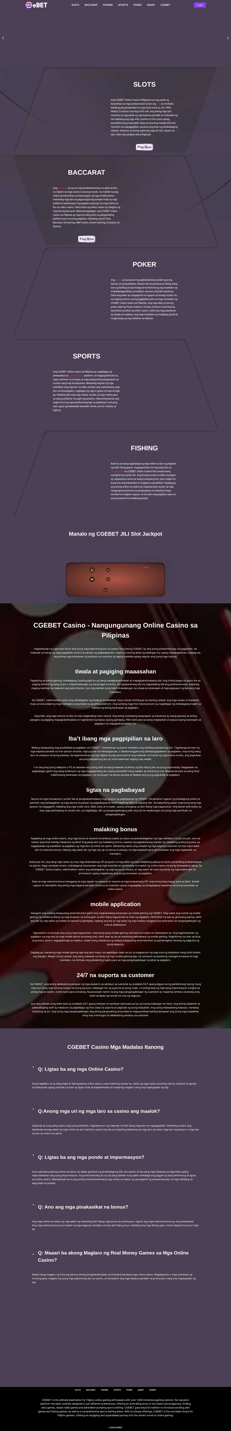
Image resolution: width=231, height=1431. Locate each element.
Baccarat (62, 188)
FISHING (108, 4)
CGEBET (165, 4)
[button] (3, 38)
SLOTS (75, 4)
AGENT (151, 4)
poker (119, 279)
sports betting (76, 375)
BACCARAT (91, 4)
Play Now (144, 147)
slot (158, 103)
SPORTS (123, 4)
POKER (137, 4)
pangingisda (117, 471)
